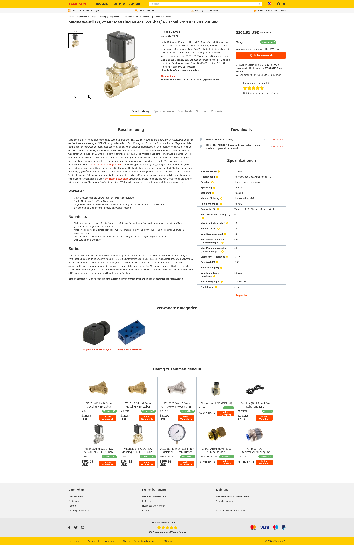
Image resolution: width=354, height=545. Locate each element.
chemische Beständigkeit (117, 179)
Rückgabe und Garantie (154, 506)
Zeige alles (241, 295)
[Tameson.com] (77, 4)
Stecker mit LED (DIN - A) (216, 403)
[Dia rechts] (75, 31)
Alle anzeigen (168, 76)
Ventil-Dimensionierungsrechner (105, 164)
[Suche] (259, 4)
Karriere (72, 506)
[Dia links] (75, 97)
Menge (240, 42)
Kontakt (146, 510)
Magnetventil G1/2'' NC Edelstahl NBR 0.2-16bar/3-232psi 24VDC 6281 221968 (99, 452)
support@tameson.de (78, 510)
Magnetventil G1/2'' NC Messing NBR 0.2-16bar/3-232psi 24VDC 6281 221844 (138, 452)
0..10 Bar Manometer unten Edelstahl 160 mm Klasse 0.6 (177, 452)
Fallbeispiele (74, 501)
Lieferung (146, 501)
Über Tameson (75, 496)
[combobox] (205, 4)
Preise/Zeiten (242, 496)
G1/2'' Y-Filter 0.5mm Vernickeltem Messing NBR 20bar (177, 406)
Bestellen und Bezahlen (154, 496)
